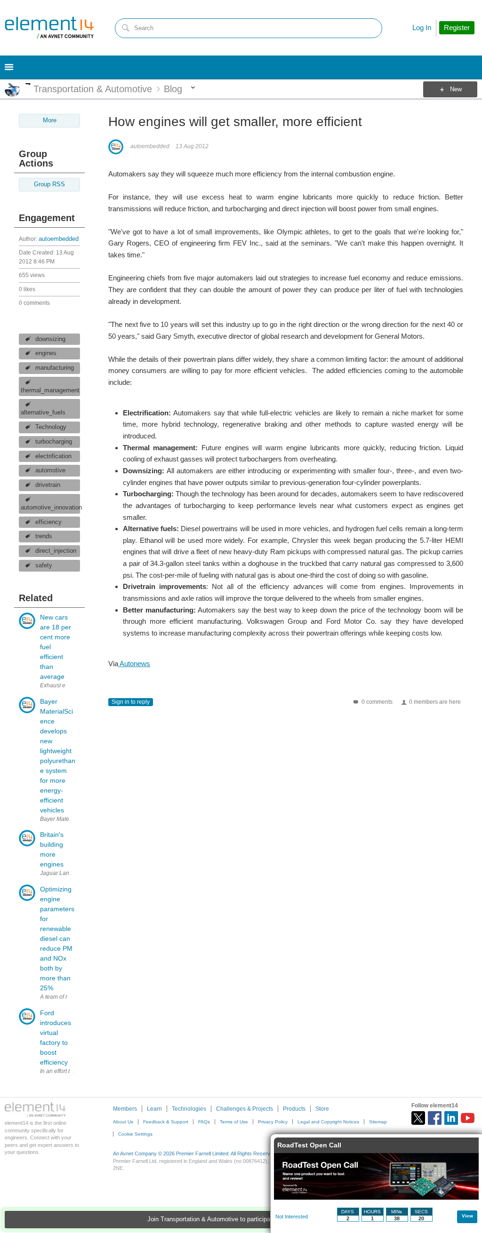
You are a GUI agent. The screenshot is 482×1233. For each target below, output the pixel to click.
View (467, 1215)
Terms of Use (234, 1121)
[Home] (49, 28)
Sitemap (378, 1121)
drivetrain (47, 485)
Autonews (134, 664)
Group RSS (49, 184)
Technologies (189, 1109)
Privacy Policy (273, 1121)
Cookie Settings (135, 1134)
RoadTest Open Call (309, 1145)
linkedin (451, 1118)
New (456, 89)
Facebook (435, 1118)
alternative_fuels (43, 412)
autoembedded (59, 239)
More (28, 84)
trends (43, 536)
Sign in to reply (131, 702)
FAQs (204, 1121)
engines (45, 353)
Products (294, 1109)
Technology (50, 427)
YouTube (467, 1118)
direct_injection (55, 551)
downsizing (50, 339)
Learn (154, 1109)
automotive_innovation (50, 507)
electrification (53, 456)
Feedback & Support (165, 1121)
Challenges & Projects (244, 1109)
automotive (50, 470)
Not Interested (291, 1216)
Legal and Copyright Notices (328, 1121)
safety (43, 565)
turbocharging (53, 441)
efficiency (48, 522)
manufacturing (54, 368)
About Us (123, 1121)
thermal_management (50, 390)
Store (322, 1109)
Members (125, 1109)
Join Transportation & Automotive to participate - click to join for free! (241, 1219)
